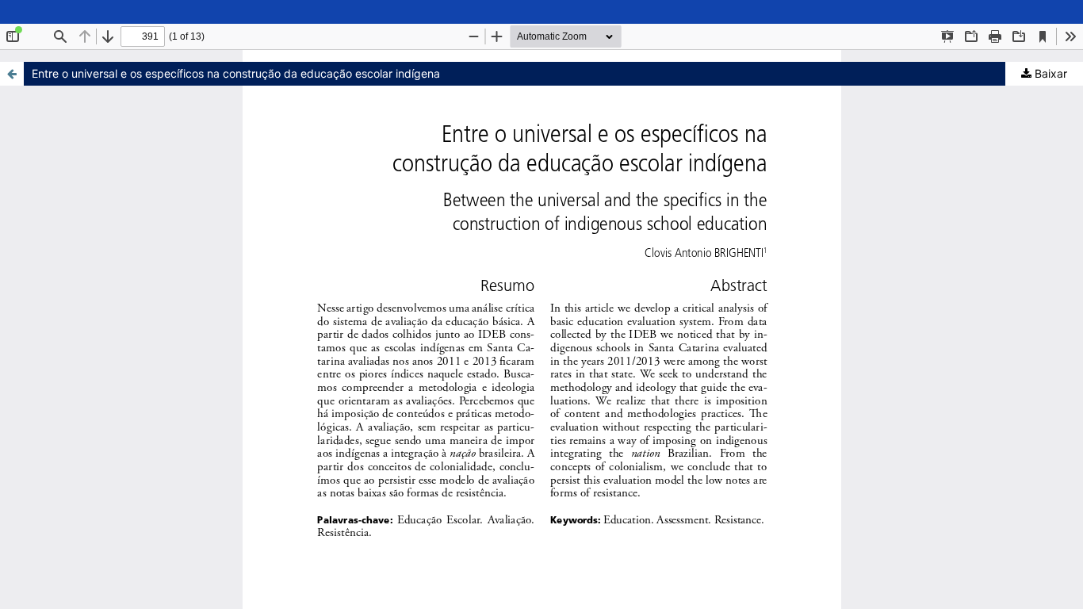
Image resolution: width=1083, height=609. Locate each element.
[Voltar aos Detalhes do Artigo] (12, 74)
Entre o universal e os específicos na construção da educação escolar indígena (236, 73)
